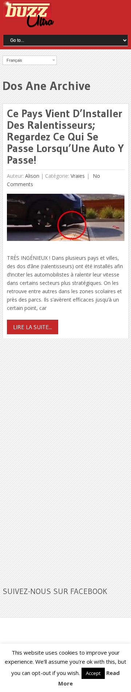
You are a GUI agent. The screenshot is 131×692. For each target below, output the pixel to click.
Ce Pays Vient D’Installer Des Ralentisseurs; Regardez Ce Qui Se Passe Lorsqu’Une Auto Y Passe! (65, 137)
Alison (32, 175)
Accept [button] (93, 673)
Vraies (78, 175)
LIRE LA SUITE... (32, 327)
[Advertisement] (57, 458)
